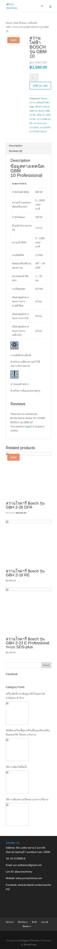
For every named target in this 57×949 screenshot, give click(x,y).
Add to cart (40, 85)
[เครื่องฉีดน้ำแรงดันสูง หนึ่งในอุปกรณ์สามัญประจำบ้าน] (17, 713)
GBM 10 (41, 115)
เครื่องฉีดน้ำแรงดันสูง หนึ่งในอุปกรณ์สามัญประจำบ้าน (25, 695)
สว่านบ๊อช (34, 127)
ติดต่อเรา (27, 926)
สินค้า (34, 922)
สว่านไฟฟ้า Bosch (38, 131)
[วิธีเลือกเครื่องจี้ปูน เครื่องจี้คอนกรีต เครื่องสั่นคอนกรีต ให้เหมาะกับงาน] (17, 749)
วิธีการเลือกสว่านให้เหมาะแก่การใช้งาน (27, 799)
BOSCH (39, 106)
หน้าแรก (10, 922)
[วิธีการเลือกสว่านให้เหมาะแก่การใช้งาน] (17, 814)
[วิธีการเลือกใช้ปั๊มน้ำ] (17, 782)
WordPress (30, 944)
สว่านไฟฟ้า (45, 127)
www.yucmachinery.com (29, 878)
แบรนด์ (44, 922)
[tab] (29, 146)
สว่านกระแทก (40, 123)
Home (9, 23)
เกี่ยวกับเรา (23, 922)
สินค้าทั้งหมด (20, 23)
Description (15, 145)
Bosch (44, 98)
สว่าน (15, 27)
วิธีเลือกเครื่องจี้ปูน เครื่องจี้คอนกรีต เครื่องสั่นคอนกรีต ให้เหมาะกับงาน (28, 732)
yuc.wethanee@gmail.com (27, 865)
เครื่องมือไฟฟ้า (43, 102)
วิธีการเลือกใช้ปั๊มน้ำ (16, 767)
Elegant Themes (30, 940)
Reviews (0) (15, 151)
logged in (29, 426)
